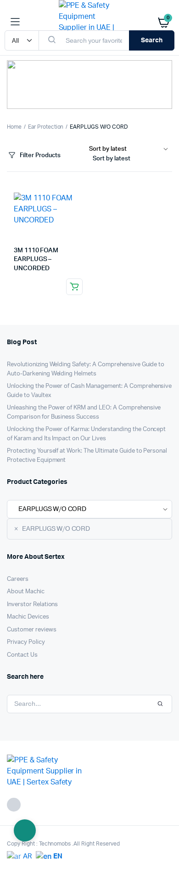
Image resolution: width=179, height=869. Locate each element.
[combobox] (130, 160)
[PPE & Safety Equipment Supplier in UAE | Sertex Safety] (90, 22)
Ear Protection (46, 127)
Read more (74, 286)
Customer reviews (31, 630)
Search (151, 40)
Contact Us (22, 655)
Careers (17, 579)
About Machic (26, 592)
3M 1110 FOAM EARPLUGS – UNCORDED (36, 259)
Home (14, 127)
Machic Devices (28, 617)
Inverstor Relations (32, 605)
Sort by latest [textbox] (111, 159)
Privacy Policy (26, 642)
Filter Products (40, 156)
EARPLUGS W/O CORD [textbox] (52, 528)
